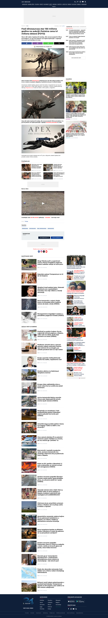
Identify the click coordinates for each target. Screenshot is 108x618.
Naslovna (23, 25)
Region (54, 6)
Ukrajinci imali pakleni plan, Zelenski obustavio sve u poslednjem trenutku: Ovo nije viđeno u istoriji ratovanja (50, 290)
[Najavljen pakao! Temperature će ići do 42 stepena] (29, 278)
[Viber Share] (37, 43)
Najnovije (24, 4)
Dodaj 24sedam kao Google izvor (44, 46)
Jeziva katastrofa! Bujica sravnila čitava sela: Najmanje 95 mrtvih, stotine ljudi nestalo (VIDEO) (49, 399)
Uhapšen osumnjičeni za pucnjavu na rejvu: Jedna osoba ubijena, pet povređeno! (75, 96)
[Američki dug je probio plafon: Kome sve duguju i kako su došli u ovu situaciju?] (29, 427)
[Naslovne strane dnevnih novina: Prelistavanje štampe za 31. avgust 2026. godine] (76, 127)
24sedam (47, 217)
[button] (43, 203)
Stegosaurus (32, 228)
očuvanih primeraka (51, 122)
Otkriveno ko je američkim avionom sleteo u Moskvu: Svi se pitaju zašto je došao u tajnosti (50, 504)
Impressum (38, 613)
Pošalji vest (52, 613)
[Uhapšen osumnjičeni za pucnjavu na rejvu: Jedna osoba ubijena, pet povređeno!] (76, 88)
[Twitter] (85, 2)
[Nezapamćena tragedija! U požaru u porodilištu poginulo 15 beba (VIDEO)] (29, 317)
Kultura (74, 4)
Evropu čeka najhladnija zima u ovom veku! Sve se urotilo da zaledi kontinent (50, 386)
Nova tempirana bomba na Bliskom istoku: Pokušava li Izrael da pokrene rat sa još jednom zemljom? (50, 531)
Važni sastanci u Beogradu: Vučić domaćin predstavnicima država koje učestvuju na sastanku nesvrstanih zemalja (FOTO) (77, 42)
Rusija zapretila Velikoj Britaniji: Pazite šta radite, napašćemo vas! (49, 358)
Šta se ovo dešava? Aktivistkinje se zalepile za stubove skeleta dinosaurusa (36, 174)
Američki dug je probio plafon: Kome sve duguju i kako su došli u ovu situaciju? (50, 425)
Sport (41, 4)
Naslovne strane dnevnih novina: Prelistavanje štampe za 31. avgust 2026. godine (75, 135)
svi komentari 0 (44, 237)
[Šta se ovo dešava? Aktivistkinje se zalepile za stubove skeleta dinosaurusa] (26, 175)
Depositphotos (79, 613)
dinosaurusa (35, 80)
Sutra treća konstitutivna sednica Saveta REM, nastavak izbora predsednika (77, 53)
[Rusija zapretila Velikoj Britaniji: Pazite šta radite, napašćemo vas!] (29, 361)
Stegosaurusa (29, 88)
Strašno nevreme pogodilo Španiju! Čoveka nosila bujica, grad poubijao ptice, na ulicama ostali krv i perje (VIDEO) (50, 479)
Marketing (45, 613)
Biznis (69, 4)
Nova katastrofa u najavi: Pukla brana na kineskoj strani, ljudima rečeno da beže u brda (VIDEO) (49, 302)
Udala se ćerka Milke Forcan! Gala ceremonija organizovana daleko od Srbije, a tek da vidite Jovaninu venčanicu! (76, 115)
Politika (37, 4)
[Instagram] (80, 2)
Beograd (58, 600)
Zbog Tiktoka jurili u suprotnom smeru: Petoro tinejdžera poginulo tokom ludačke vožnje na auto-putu (50, 262)
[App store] (71, 601)
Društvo (59, 4)
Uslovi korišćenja (70, 613)
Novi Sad (58, 607)
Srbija (78, 4)
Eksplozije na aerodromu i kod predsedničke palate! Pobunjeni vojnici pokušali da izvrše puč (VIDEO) (48, 413)
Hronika (55, 4)
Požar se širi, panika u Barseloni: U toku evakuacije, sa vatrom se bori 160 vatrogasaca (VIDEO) (49, 465)
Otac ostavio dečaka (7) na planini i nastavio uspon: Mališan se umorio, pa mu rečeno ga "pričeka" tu (50, 438)
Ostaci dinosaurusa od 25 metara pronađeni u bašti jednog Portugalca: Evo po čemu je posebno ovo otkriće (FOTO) (58, 174)
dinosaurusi (51, 228)
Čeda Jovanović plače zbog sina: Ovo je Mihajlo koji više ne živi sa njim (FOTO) (77, 48)
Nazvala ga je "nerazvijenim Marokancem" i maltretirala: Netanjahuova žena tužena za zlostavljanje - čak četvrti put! (48, 558)
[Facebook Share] (27, 43)
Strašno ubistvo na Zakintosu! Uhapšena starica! (48, 372)
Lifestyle (64, 4)
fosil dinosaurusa (41, 228)
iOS (31, 217)
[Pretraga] (75, 2)
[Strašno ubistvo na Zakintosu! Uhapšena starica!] (29, 374)
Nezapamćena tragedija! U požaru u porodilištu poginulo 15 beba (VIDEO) (50, 314)
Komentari (83, 26)
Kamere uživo (31, 4)
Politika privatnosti (60, 613)
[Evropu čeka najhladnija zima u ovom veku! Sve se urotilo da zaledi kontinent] (29, 388)
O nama (27, 613)
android (36, 217)
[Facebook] (78, 2)
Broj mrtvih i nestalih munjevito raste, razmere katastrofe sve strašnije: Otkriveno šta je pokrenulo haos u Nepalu (50, 453)
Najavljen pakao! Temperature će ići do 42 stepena (50, 275)
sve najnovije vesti (76, 58)
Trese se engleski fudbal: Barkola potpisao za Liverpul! (77, 37)
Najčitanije (76, 26)
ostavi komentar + (57, 237)
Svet (50, 4)
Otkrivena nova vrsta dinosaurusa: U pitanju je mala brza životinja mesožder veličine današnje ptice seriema (37, 166)
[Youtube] (46, 251)
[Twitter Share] (59, 43)
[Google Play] (80, 601)
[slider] (43, 212)
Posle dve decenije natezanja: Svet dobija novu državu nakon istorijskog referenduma (50, 570)
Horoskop (83, 4)
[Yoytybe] (83, 2)
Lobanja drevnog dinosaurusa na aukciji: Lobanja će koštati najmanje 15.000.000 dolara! (57, 166)
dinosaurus (25, 228)
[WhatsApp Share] (48, 43)
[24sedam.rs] (26, 2)
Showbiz (46, 4)
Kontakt (32, 613)
